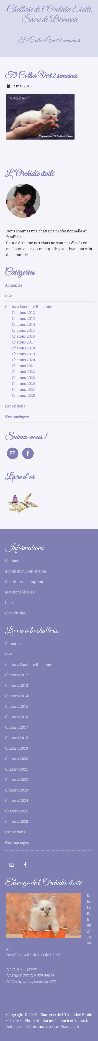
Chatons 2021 (23, 366)
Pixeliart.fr (70, 1026)
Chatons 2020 (23, 360)
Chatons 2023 (23, 378)
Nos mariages (17, 417)
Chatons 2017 (23, 342)
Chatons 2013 (23, 318)
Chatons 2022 (23, 372)
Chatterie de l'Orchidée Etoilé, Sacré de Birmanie (50, 14)
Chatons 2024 (23, 384)
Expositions (15, 406)
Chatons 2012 (23, 313)
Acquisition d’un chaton (25, 571)
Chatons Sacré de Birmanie (28, 307)
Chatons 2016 (23, 336)
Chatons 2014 (23, 324)
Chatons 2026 (23, 395)
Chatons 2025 (23, 389)
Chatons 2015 (23, 330)
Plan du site (15, 613)
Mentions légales (19, 592)
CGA (8, 296)
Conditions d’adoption (24, 582)
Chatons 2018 (23, 348)
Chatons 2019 (23, 354)
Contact (11, 561)
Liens (9, 603)
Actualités (13, 285)
